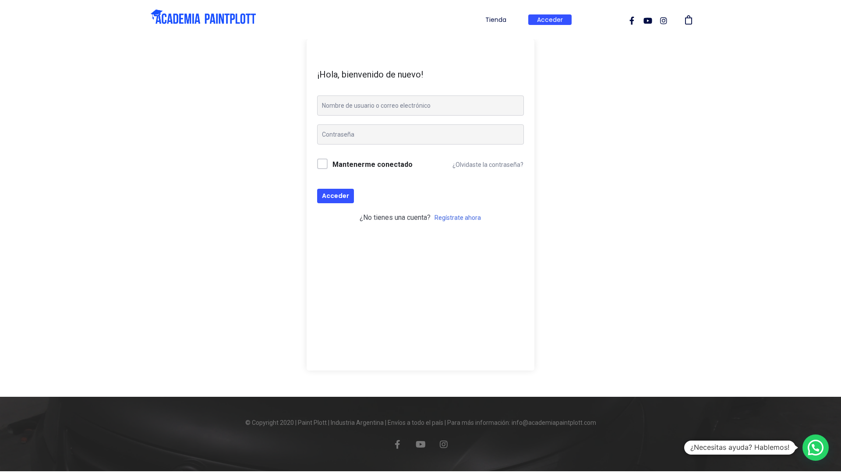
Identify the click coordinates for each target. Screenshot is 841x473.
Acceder (550, 19)
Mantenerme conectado (372, 164)
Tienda (495, 19)
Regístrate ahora (458, 217)
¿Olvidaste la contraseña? (487, 164)
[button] (815, 447)
